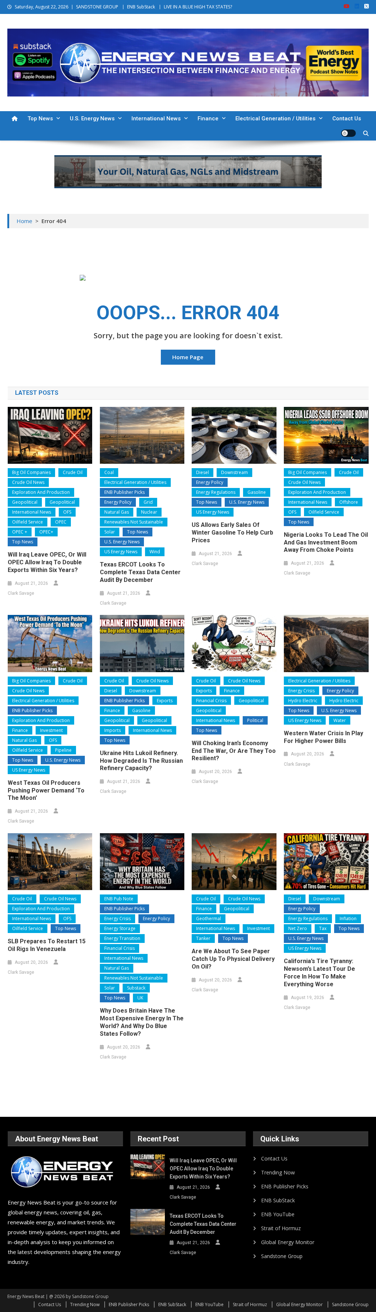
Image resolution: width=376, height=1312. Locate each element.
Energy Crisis (301, 691)
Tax (322, 928)
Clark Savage (21, 593)
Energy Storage (119, 928)
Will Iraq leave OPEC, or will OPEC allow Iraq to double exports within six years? (47, 562)
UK (140, 998)
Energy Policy (117, 502)
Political (255, 720)
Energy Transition (122, 938)
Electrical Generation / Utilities (275, 118)
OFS (67, 512)
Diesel (202, 472)
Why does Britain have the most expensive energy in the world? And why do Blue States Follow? (142, 1022)
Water (339, 720)
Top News (40, 118)
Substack (136, 988)
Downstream (234, 472)
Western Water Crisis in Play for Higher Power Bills (323, 737)
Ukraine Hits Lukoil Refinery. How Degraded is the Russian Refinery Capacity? (141, 761)
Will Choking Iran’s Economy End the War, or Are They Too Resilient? (234, 751)
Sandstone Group (282, 1256)
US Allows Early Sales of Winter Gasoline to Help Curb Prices (232, 532)
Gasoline (256, 492)
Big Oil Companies (31, 472)
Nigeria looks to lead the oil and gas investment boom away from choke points (326, 542)
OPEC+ (46, 532)
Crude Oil (73, 472)
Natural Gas (116, 512)
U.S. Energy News (92, 118)
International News (156, 118)
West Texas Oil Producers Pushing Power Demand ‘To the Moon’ (46, 790)
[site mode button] (348, 133)
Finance (208, 118)
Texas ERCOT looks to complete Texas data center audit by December (140, 572)
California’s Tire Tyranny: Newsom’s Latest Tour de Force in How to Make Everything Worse (319, 972)
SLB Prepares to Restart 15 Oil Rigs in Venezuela (47, 945)
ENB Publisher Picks (124, 492)
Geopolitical (24, 502)
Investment (51, 730)
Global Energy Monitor (287, 1242)
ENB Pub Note (118, 899)
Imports (112, 730)
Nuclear (149, 512)
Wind (154, 552)
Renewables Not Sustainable (133, 522)
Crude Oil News (28, 482)
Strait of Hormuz (281, 1228)
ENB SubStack (141, 7)
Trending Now (278, 1172)
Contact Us (346, 118)
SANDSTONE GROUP (97, 7)
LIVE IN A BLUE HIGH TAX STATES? (198, 7)
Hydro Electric (302, 700)
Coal (109, 472)
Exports (165, 700)
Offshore (348, 502)
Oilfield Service (27, 522)
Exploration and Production (41, 492)
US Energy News (120, 552)
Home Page (187, 357)
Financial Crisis (211, 700)
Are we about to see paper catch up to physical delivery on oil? (233, 959)
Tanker (203, 938)
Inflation (348, 918)
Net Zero (297, 928)
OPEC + (19, 532)
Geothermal (208, 918)
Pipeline (63, 750)
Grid (148, 502)
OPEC (60, 522)
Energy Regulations (215, 492)
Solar (109, 532)
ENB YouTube (277, 1214)
